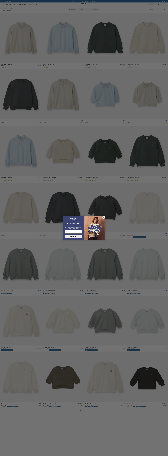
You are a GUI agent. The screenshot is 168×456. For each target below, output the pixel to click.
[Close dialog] (104, 217)
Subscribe (73, 236)
